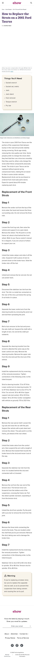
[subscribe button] (30, 626)
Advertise (14, 634)
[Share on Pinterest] (12, 645)
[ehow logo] (17, 3)
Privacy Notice (10, 638)
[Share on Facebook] (17, 645)
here (12, 71)
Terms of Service (23, 638)
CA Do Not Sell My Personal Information (22, 655)
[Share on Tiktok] (21, 645)
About (7, 634)
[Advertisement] (17, 46)
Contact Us (23, 634)
